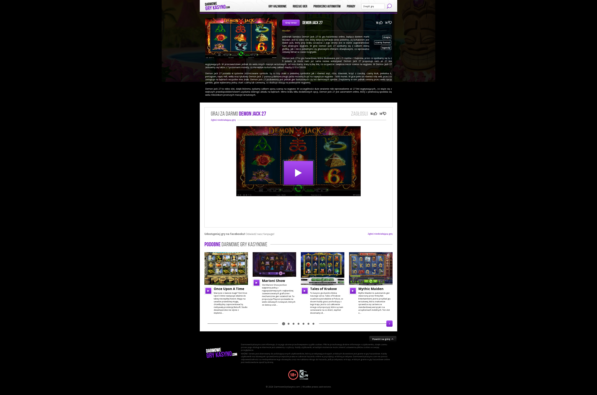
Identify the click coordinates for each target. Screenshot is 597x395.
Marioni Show (273, 280)
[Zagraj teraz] (298, 161)
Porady (351, 6)
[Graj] (208, 291)
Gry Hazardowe (277, 6)
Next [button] (389, 323)
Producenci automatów (327, 6)
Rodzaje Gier (300, 6)
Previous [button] (207, 323)
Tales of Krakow (323, 289)
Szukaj (389, 6)
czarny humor (382, 42)
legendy (386, 47)
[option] (226, 283)
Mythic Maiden (371, 289)
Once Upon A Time (229, 289)
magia (386, 37)
